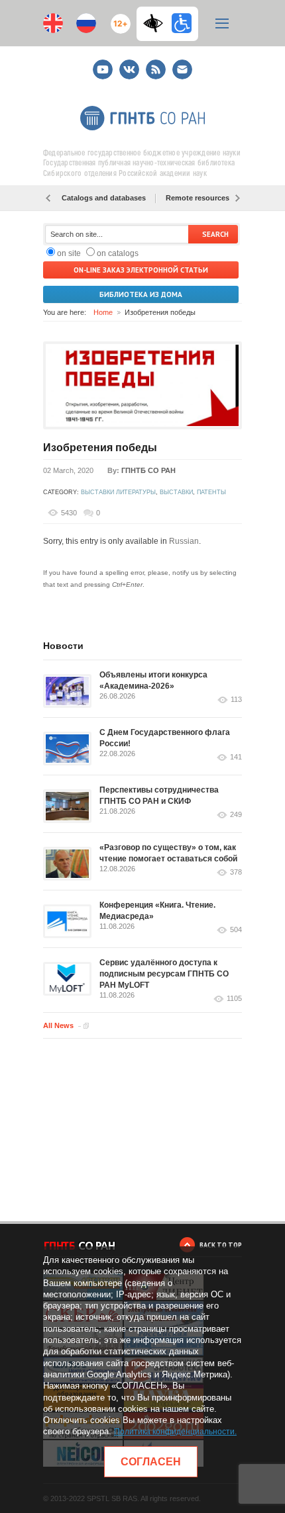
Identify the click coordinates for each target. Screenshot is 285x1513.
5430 (69, 513)
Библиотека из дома (140, 294)
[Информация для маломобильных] (182, 23)
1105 (234, 998)
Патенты (211, 492)
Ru (86, 23)
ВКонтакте (129, 64)
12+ (118, 18)
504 (236, 929)
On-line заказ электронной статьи (141, 270)
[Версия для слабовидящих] (156, 23)
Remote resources (197, 198)
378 (236, 872)
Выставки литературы (118, 492)
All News (58, 1025)
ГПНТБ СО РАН (148, 470)
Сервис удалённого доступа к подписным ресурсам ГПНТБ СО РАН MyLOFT (164, 974)
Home (103, 312)
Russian (184, 541)
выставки (176, 492)
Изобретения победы (100, 447)
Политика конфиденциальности (174, 1431)
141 (236, 757)
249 (236, 814)
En (53, 23)
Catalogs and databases (104, 198)
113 (236, 699)
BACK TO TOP (221, 1245)
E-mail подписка (182, 69)
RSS (154, 64)
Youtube (103, 64)
